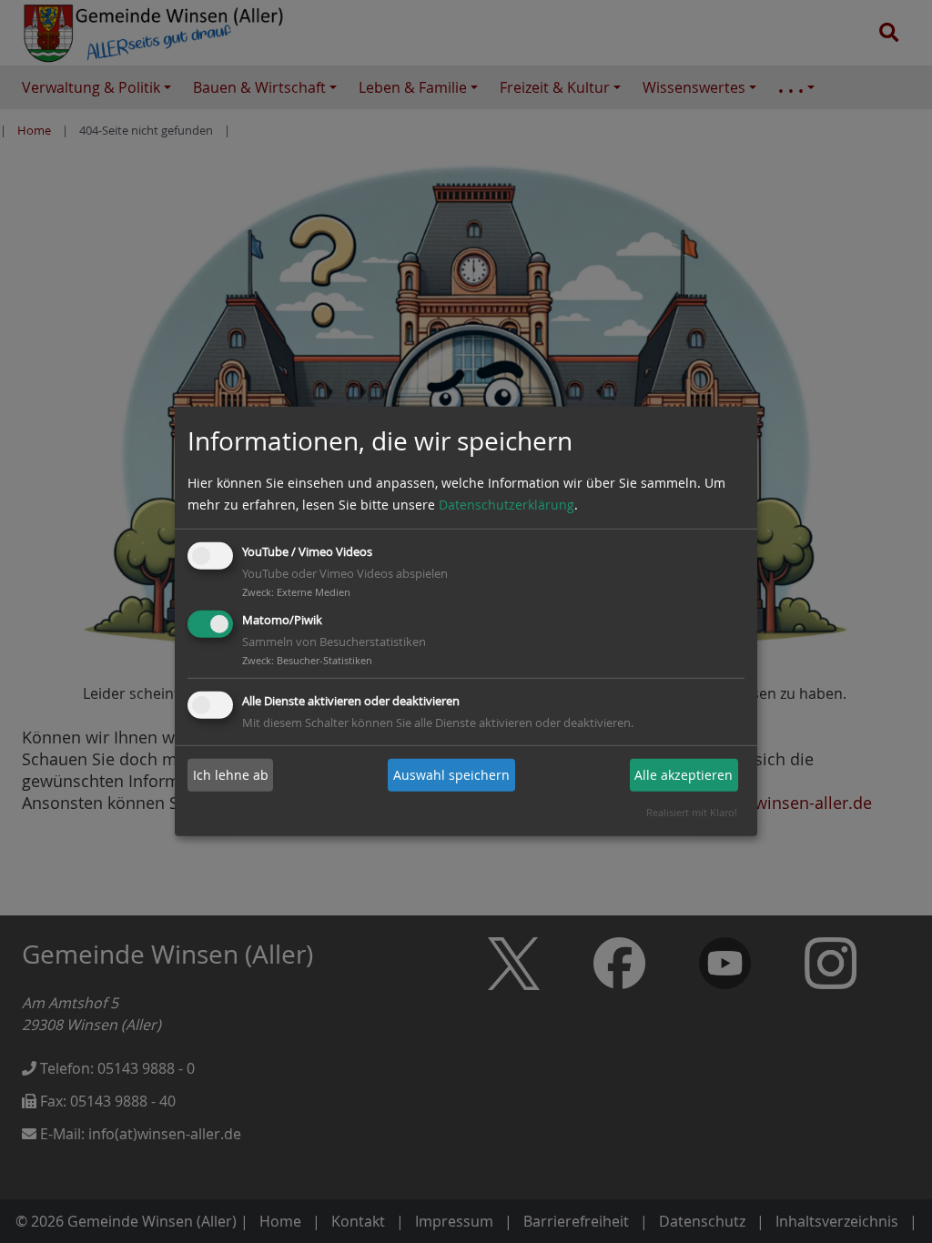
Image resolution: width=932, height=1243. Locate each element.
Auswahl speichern (451, 774)
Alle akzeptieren (683, 774)
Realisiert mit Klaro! (691, 812)
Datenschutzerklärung (506, 504)
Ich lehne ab (230, 774)
